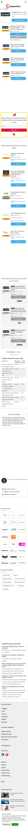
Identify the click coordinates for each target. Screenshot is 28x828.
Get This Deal (18, 297)
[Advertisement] (14, 97)
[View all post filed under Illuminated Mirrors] (13, 557)
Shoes (15, 737)
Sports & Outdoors (20, 578)
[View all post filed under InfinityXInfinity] (5, 544)
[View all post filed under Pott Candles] (13, 544)
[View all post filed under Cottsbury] (22, 563)
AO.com (4, 714)
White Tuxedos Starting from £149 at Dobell (18, 72)
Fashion (15, 575)
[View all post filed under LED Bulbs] (22, 544)
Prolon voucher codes (19, 220)
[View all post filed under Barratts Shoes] (5, 551)
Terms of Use (5, 773)
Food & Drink (6, 575)
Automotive (4, 739)
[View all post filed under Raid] (5, 515)
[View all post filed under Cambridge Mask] (13, 529)
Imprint (3, 767)
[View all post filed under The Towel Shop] (22, 515)
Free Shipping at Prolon (18, 213)
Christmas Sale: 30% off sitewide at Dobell (18, 331)
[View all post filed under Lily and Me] (22, 551)
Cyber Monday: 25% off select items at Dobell (18, 288)
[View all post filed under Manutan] (5, 522)
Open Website (20, 20)
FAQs (2, 781)
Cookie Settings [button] (6, 824)
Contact (3, 765)
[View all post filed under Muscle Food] (5, 557)
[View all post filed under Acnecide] (5, 529)
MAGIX (4, 719)
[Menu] (2, 2)
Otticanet (5, 716)
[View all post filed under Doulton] (13, 563)
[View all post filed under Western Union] (22, 537)
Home (1, 9)
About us (4, 762)
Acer (3, 711)
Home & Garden (7, 582)
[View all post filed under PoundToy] (13, 537)
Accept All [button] (15, 824)
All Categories (5, 745)
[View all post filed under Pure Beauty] (22, 522)
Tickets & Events (6, 734)
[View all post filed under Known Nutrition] (5, 563)
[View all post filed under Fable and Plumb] (5, 537)
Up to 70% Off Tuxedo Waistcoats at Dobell (18, 45)
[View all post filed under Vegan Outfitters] (22, 557)
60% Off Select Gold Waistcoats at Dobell (17, 59)
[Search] (25, 2)
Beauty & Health (7, 578)
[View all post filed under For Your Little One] (13, 551)
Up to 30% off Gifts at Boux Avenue (17, 232)
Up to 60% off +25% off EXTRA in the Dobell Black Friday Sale (18, 310)
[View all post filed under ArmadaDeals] (13, 515)
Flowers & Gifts (6, 731)
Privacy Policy (5, 770)
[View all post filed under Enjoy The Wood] (22, 529)
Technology (21, 585)
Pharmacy (5, 589)
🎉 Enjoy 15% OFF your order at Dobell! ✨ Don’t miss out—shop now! (17, 27)
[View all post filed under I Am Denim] (13, 522)
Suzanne (11, 479)
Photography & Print (8, 585)
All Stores (4, 722)
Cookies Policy (5, 775)
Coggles (4, 708)
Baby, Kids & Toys (20, 582)
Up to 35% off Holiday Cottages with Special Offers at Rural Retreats (18, 173)
